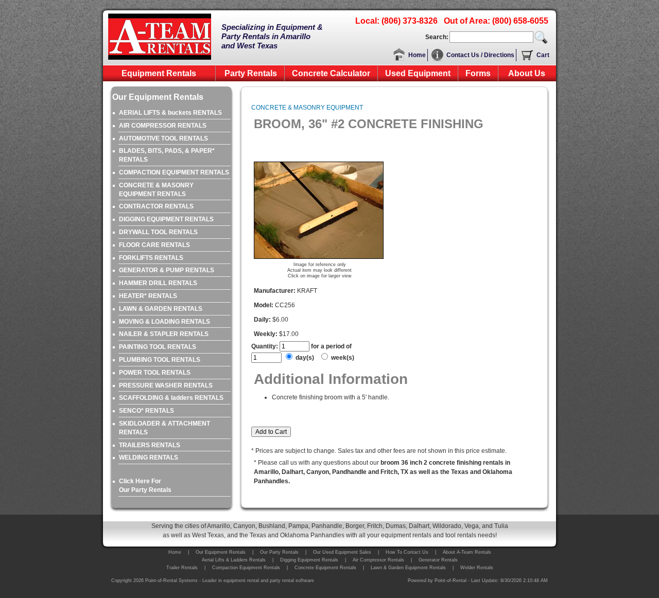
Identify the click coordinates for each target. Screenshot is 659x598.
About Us (526, 73)
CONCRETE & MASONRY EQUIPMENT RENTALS (156, 190)
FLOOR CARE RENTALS (154, 245)
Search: (436, 37)
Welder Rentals (476, 567)
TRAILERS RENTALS (149, 445)
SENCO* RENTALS (146, 410)
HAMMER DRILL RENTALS (158, 283)
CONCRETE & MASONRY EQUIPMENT (307, 107)
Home (417, 55)
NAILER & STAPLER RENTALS (164, 334)
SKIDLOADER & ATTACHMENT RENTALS (164, 428)
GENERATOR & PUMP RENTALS (166, 270)
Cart (542, 55)
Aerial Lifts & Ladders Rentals (234, 559)
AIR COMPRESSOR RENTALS (162, 125)
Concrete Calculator (331, 73)
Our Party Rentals (279, 552)
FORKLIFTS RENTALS (151, 257)
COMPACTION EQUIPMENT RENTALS (174, 172)
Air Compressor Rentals (378, 559)
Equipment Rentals (159, 73)
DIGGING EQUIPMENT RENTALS (166, 219)
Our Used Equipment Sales (342, 552)
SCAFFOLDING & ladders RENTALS (171, 397)
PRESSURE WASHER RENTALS (166, 385)
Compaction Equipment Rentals (246, 567)
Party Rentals (250, 73)
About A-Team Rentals (467, 552)
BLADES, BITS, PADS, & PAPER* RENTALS (167, 155)
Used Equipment (417, 73)
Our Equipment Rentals (221, 552)
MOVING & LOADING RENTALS (164, 321)
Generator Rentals (438, 559)
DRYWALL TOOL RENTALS (158, 232)
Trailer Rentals (182, 567)
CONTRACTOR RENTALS (156, 206)
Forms (478, 73)
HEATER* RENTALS (148, 296)
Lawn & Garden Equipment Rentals (408, 567)
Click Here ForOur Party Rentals (145, 486)
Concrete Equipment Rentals (325, 567)
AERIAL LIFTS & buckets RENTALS (170, 112)
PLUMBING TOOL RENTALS (159, 359)
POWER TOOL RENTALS (154, 372)
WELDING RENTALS (148, 457)
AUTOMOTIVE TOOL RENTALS (163, 138)
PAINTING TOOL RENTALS (157, 346)
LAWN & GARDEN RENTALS (160, 308)
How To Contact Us (407, 552)
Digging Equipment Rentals (309, 559)
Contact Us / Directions (480, 55)
